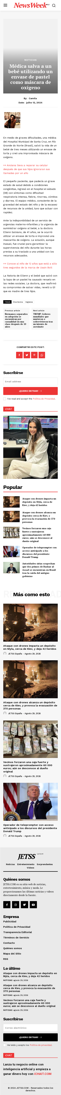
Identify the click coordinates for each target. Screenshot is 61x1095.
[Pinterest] (34, 355)
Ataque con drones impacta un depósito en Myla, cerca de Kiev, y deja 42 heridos (39, 501)
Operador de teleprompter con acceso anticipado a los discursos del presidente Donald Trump (39, 552)
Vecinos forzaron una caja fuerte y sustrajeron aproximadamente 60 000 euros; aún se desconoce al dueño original (37, 534)
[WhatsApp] (42, 355)
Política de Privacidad (44, 399)
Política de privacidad (41, 1045)
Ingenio (29, 302)
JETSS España (15, 653)
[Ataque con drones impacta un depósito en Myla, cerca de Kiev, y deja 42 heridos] (11, 502)
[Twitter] (27, 355)
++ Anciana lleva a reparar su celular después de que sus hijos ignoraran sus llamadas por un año (26, 169)
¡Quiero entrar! (28, 391)
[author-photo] (5, 653)
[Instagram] (15, 904)
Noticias (30, 60)
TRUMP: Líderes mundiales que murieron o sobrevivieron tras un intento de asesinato (43, 320)
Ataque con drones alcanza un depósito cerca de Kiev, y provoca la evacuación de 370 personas (39, 517)
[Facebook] (19, 355)
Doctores (18, 302)
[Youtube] (33, 904)
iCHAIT (8, 409)
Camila (33, 98)
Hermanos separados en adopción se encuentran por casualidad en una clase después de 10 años (16, 320)
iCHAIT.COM (42, 1074)
